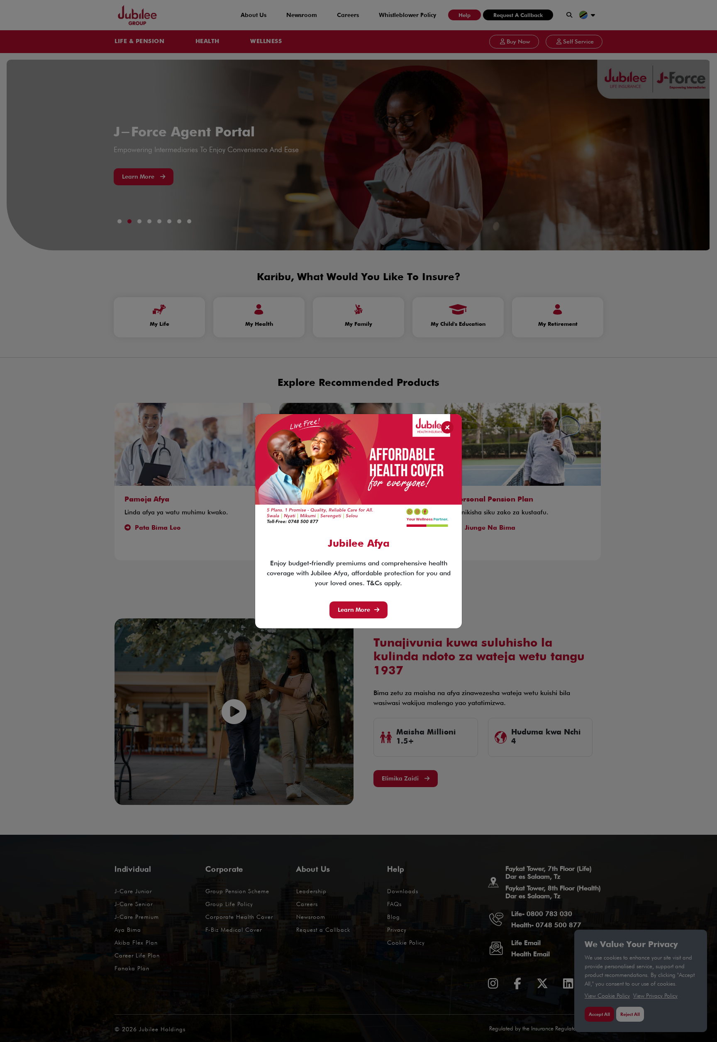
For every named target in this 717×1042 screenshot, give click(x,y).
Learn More (354, 609)
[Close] (447, 427)
